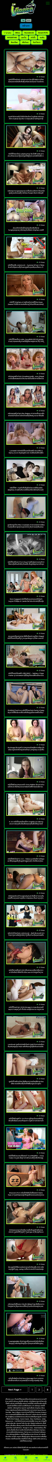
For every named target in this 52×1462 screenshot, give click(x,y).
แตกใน (23, 37)
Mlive (17, 33)
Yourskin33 (29, 33)
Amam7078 (43, 33)
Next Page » (14, 1389)
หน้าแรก (26, 25)
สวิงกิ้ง (33, 37)
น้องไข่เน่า (37, 42)
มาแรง (8, 33)
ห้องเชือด (14, 42)
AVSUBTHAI (12, 37)
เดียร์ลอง (25, 42)
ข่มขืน (42, 37)
